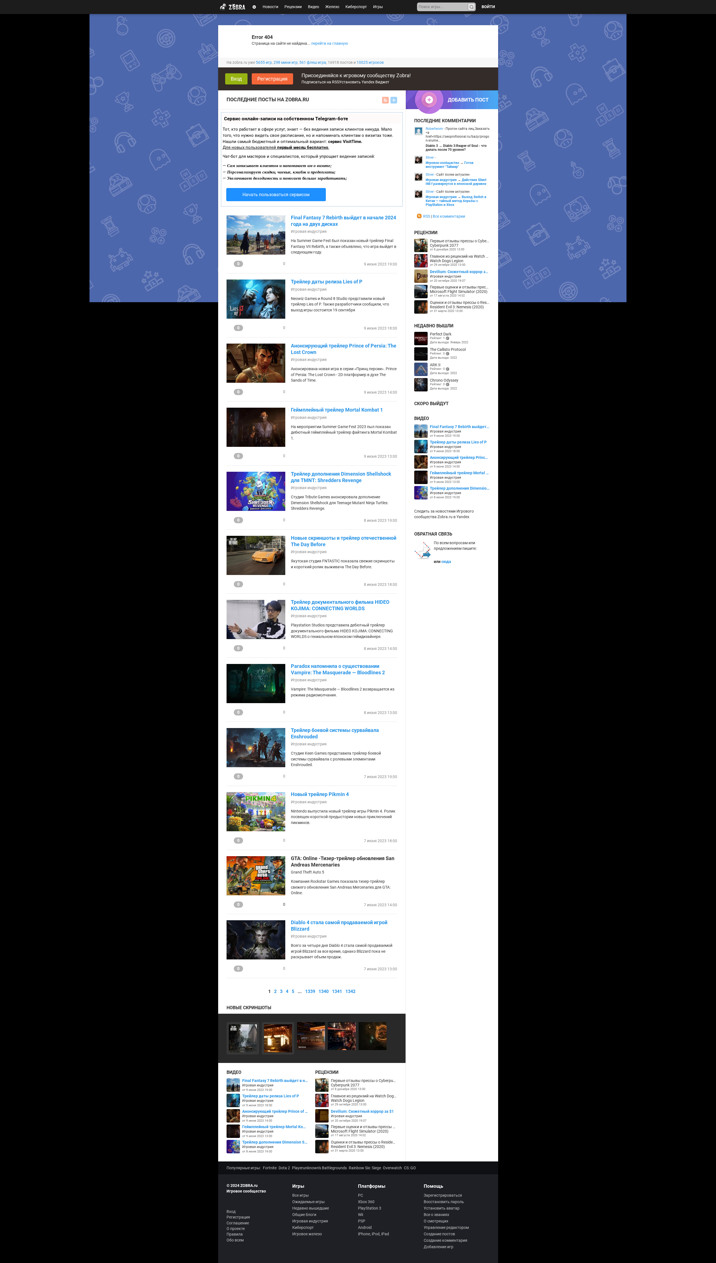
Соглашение (238, 1223)
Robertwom (434, 129)
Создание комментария (445, 1240)
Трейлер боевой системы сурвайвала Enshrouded (335, 733)
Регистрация (272, 79)
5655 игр (264, 62)
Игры (378, 6)
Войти (488, 6)
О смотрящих (436, 1221)
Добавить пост (393, 100)
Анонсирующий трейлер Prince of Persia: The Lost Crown (343, 349)
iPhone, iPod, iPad (373, 1234)
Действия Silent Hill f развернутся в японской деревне (456, 182)
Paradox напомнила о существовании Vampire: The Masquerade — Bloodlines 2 (338, 669)
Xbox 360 (366, 1201)
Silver (430, 157)
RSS (426, 216)
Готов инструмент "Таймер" (450, 165)
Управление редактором (446, 1227)
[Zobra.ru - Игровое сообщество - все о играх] (233, 7)
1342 (350, 991)
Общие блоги (304, 1214)
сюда (446, 561)
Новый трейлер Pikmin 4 (320, 794)
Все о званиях (436, 1214)
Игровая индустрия (309, 231)
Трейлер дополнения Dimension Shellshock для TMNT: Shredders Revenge (341, 477)
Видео (313, 6)
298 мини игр (286, 62)
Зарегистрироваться (443, 1195)
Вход (236, 79)
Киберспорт (356, 6)
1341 (337, 991)
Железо (332, 6)
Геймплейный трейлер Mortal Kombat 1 (337, 410)
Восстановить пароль (444, 1201)
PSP (361, 1221)
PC (360, 1195)
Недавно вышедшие (310, 1208)
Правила (235, 1234)
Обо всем (235, 1240)
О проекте (236, 1228)
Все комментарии (449, 216)
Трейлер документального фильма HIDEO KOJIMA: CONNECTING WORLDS (340, 605)
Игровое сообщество (442, 163)
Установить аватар (442, 1208)
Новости (270, 6)
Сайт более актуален (453, 175)
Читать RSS (385, 100)
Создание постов (439, 1234)
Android (365, 1227)
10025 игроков (370, 62)
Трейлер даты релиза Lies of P (326, 282)
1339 (310, 991)
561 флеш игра (312, 62)
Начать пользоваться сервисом (276, 194)
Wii (360, 1214)
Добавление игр (438, 1247)
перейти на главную (329, 43)
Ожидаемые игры (308, 1201)
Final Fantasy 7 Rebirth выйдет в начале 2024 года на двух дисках (343, 221)
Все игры (300, 1195)
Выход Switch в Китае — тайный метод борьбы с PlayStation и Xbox (456, 201)
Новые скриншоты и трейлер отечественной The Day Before (343, 541)
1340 (324, 991)
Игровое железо (307, 1234)
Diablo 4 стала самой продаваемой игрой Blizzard (339, 925)
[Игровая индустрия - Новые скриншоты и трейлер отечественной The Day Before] (243, 1038)
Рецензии (293, 6)
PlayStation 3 (369, 1208)
